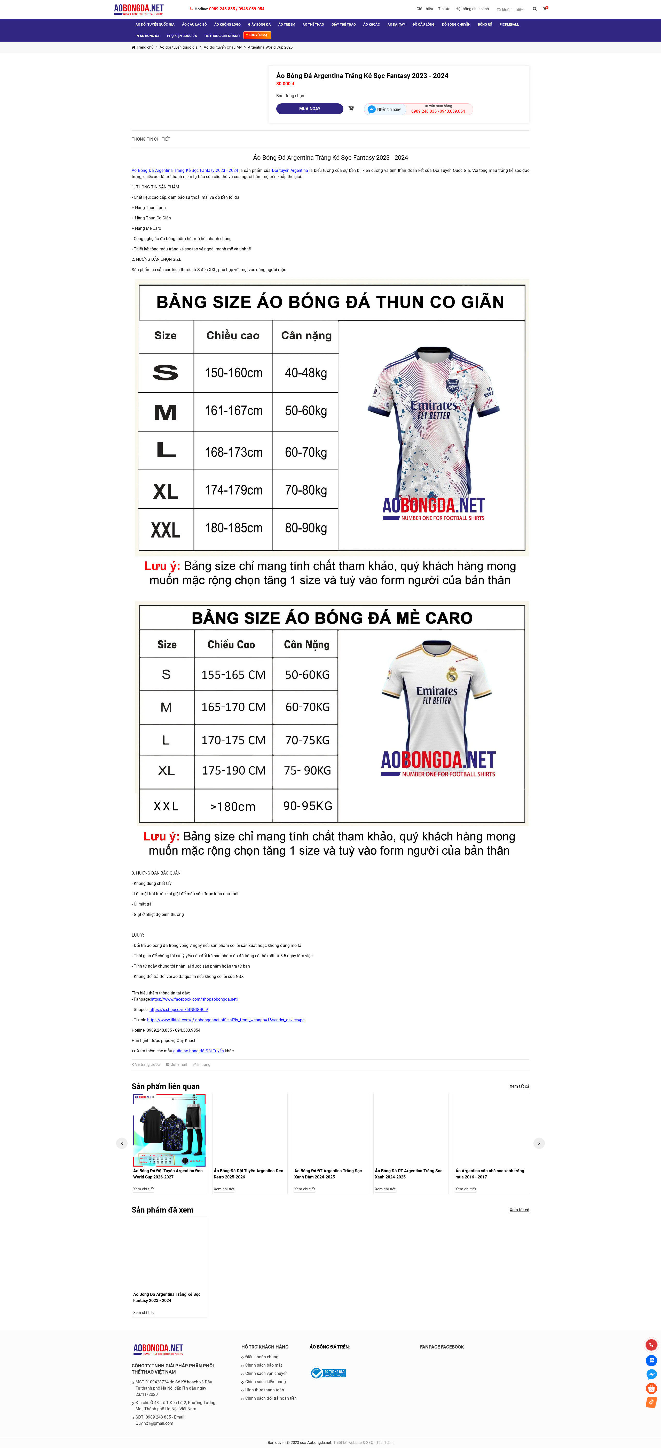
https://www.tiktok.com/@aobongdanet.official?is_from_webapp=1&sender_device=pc (225, 1019)
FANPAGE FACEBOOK (442, 1347)
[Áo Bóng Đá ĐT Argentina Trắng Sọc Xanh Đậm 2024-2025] (250, 1130)
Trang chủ (145, 47)
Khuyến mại (258, 35)
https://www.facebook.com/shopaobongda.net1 (195, 999)
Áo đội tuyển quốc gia (155, 24)
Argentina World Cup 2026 (270, 47)
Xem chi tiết (143, 1189)
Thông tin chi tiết (151, 139)
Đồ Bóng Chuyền (456, 24)
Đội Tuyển (215, 1050)
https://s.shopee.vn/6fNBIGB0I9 (178, 1009)
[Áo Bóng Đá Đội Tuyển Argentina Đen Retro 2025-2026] (169, 1130)
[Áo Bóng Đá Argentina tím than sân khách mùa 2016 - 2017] (491, 1130)
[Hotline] (651, 1345)
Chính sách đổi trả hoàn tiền (271, 1398)
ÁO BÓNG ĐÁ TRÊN (329, 1347)
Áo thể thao (313, 24)
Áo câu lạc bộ (194, 24)
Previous (122, 1143)
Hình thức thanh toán (264, 1390)
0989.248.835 (222, 8)
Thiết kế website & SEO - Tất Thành (363, 1442)
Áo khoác (371, 24)
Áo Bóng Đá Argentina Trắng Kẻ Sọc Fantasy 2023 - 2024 (185, 170)
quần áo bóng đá (189, 1050)
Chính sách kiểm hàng (265, 1381)
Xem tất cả (519, 1086)
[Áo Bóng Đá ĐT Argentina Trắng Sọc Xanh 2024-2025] (330, 1130)
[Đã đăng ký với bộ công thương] (328, 1378)
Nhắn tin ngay (389, 109)
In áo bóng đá (148, 36)
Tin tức (444, 8)
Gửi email (178, 1064)
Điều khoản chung (261, 1356)
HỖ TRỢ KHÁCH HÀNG (264, 1347)
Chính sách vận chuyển (266, 1373)
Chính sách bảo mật (263, 1365)
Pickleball (509, 24)
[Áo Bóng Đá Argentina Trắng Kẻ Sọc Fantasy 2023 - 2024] (169, 1254)
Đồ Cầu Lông (424, 24)
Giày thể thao (344, 24)
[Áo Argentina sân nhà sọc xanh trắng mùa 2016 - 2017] (411, 1130)
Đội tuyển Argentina (290, 170)
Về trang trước (147, 1064)
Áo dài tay (396, 24)
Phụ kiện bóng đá (182, 36)
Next (539, 1143)
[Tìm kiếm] (537, 9)
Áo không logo (227, 24)
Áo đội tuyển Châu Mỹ (223, 47)
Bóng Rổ (485, 24)
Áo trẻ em (286, 24)
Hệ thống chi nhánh (472, 8)
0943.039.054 (251, 8)
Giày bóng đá (259, 24)
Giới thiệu (424, 8)
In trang (203, 1064)
